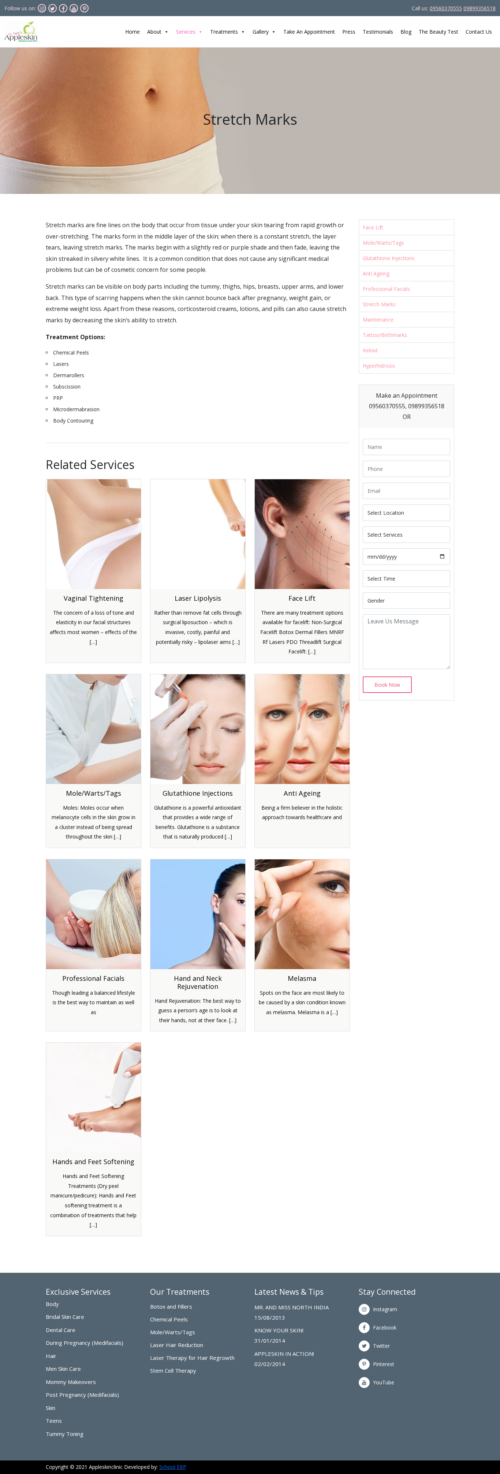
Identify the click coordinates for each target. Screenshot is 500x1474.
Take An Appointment (309, 31)
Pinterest (383, 1364)
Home (132, 31)
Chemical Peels (169, 1319)
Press (348, 31)
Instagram (384, 1309)
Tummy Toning (64, 1433)
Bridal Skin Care (65, 1316)
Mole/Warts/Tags (383, 242)
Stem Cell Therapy (173, 1370)
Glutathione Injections (389, 258)
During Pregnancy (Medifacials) (84, 1342)
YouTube (383, 1382)
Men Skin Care (63, 1368)
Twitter (381, 1345)
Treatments (224, 31)
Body (52, 1304)
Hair (51, 1355)
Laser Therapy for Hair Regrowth (192, 1358)
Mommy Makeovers (71, 1381)
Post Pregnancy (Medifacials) (82, 1394)
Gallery (261, 31)
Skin (50, 1407)
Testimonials (378, 31)
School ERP (172, 1466)
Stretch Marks (379, 304)
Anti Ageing (376, 273)
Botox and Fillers (171, 1306)
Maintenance (378, 319)
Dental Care (60, 1330)
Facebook (384, 1327)
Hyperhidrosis (379, 365)
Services (185, 31)
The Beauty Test (438, 31)
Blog (405, 31)
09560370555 (446, 8)
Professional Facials (386, 288)
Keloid (370, 350)
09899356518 (479, 8)
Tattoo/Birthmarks (385, 334)
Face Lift (373, 227)
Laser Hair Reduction (176, 1345)
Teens (54, 1420)
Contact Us (479, 31)
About (154, 31)
